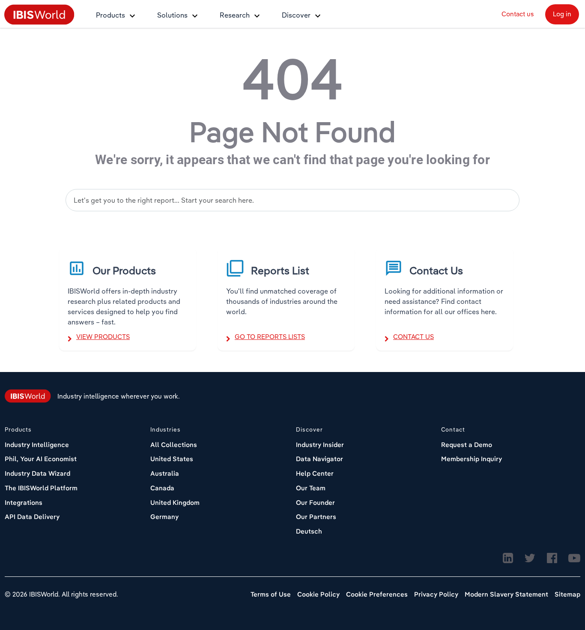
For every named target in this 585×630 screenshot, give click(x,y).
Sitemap (567, 594)
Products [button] (110, 15)
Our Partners (316, 517)
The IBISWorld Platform (41, 488)
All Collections (173, 445)
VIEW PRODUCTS (103, 337)
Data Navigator (319, 459)
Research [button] (235, 15)
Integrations (23, 502)
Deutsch (309, 531)
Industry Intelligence (37, 445)
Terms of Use (271, 594)
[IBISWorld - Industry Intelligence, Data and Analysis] (39, 14)
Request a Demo (466, 445)
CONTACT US (413, 337)
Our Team (310, 488)
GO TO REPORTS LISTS (270, 337)
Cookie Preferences (377, 594)
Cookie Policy (318, 594)
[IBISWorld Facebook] (552, 558)
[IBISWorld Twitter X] (529, 558)
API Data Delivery (32, 517)
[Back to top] (557, 589)
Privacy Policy (436, 594)
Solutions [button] (172, 15)
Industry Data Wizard (37, 473)
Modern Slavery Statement (506, 594)
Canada (162, 488)
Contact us (517, 14)
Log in (562, 14)
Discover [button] (296, 15)
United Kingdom (175, 502)
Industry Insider (320, 445)
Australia (164, 473)
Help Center (315, 473)
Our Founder (315, 502)
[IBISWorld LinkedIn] (508, 558)
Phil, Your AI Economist (41, 459)
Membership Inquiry (471, 459)
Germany (164, 517)
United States (171, 459)
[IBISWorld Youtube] (574, 558)
